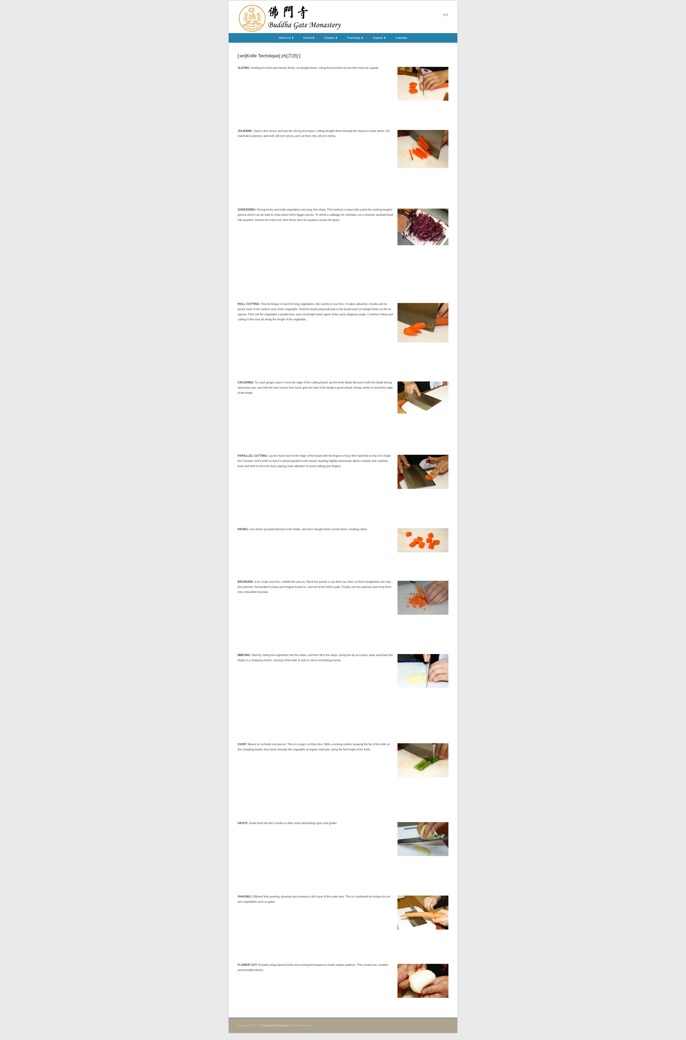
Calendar (401, 37)
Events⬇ (308, 37)
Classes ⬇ (330, 37)
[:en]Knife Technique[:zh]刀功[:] (269, 55)
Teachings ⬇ (355, 37)
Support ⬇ (379, 37)
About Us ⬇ (286, 37)
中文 (445, 14)
